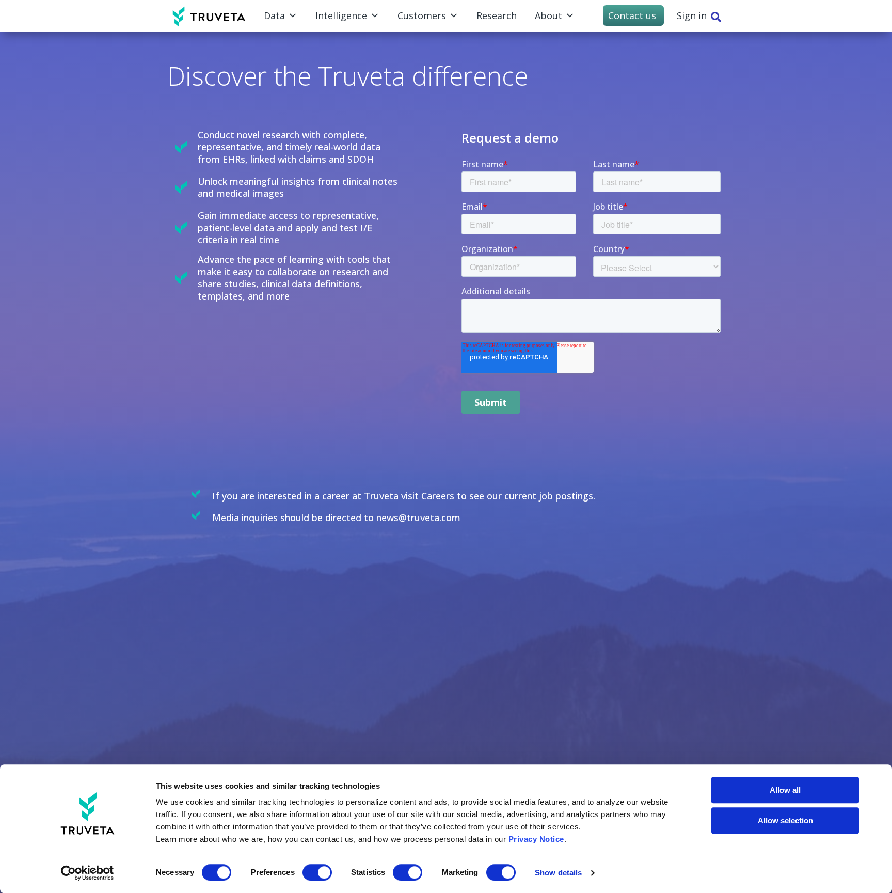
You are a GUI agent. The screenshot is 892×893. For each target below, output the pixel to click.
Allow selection (785, 820)
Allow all (785, 790)
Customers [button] (421, 15)
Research (496, 15)
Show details (558, 872)
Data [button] (274, 15)
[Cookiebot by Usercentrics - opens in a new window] (87, 873)
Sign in (692, 15)
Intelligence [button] (341, 15)
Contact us (632, 15)
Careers (437, 496)
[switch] (317, 872)
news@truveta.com (418, 517)
